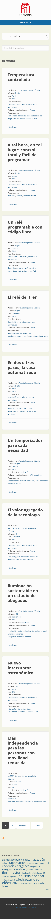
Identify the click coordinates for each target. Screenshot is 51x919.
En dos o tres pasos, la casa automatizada (22, 367)
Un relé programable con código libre (25, 227)
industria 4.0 (40, 873)
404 (16, 534)
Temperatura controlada (21, 77)
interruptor (43, 336)
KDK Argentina (35, 475)
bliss (35, 118)
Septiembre (16, 617)
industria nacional (31, 876)
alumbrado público (13, 859)
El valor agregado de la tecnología (25, 512)
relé (19, 271)
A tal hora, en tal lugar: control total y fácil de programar (25, 152)
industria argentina (9, 876)
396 (19, 781)
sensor (28, 636)
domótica (22, 116)
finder (18, 483)
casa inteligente (14, 556)
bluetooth (38, 801)
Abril (14, 96)
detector (20, 636)
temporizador (13, 481)
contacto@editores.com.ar (25, 907)
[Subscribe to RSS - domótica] (25, 838)
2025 (14, 316)
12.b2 (37, 711)
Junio (14, 388)
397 (16, 686)
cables (5, 863)
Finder (32, 110)
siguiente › (23, 825)
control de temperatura (23, 118)
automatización (29, 195)
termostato (12, 116)
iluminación (12, 631)
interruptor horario (26, 711)
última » (36, 825)
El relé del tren (23, 297)
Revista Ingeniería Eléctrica (29, 90)
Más (47, 889)
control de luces (19, 411)
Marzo (14, 176)
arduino (25, 271)
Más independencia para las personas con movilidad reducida (23, 750)
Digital (17, 93)
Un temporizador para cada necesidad (25, 445)
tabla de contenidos (24, 883)
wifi (44, 801)
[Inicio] (25, 9)
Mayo (14, 689)
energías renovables (13, 869)
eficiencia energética (15, 866)
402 (16, 614)
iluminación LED (28, 873)
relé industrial (13, 333)
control (19, 195)
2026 (14, 99)
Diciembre (16, 313)
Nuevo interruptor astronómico (20, 667)
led (20, 879)
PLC (34, 271)
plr (31, 271)
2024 (14, 539)
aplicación (29, 801)
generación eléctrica (34, 869)
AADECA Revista (14, 528)
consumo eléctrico (33, 863)
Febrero (15, 248)
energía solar (35, 866)
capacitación (17, 863)
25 (16, 781)
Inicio (7, 36)
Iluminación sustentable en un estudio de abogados (23, 593)
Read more (13, 127)
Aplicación (25, 472)
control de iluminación (25, 559)
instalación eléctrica (10, 880)
